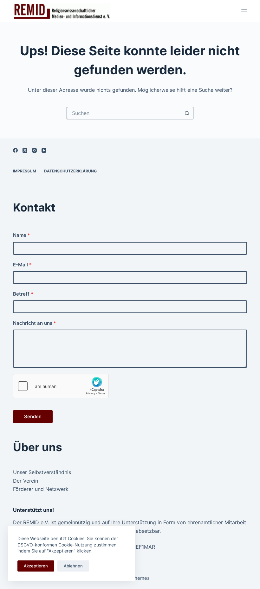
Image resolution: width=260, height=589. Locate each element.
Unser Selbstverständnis (42, 472)
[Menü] (244, 11)
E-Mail (22, 265)
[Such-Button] (187, 113)
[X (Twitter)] (25, 150)
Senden (33, 416)
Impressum (24, 171)
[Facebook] (15, 150)
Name (21, 235)
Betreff (23, 294)
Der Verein (25, 481)
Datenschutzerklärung (70, 171)
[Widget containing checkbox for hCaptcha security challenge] (61, 386)
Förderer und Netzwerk (40, 489)
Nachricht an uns (34, 323)
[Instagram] (34, 150)
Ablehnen (73, 565)
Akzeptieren (36, 565)
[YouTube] (44, 150)
